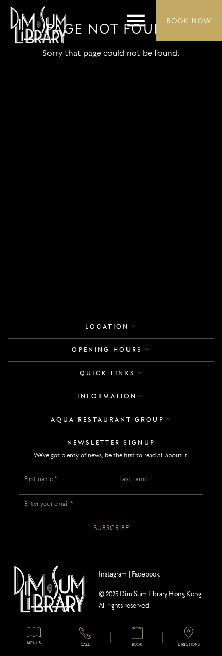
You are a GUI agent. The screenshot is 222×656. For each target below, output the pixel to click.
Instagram (113, 574)
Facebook (146, 574)
